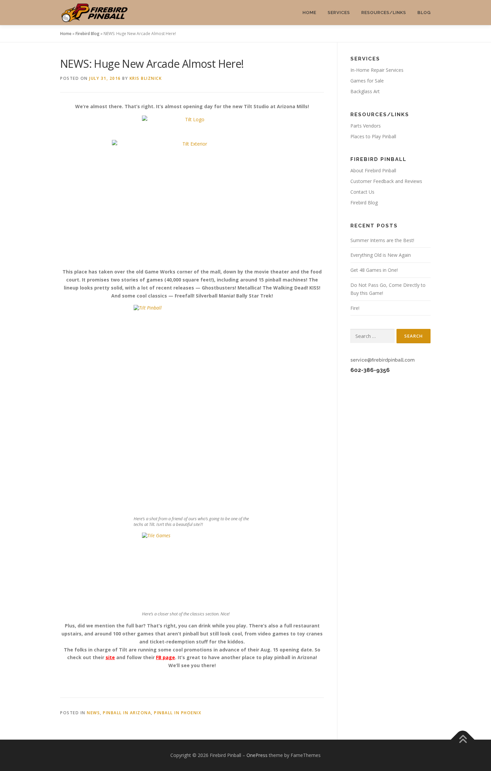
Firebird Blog (87, 33)
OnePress (257, 755)
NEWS (93, 713)
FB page (165, 657)
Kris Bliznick (146, 78)
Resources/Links (383, 12)
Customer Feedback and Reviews (386, 181)
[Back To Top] (463, 740)
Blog (424, 12)
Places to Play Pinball (373, 136)
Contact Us (362, 192)
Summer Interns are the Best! (382, 240)
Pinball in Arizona (127, 713)
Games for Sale (367, 80)
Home (309, 12)
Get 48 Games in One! (374, 270)
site (110, 657)
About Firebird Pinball (373, 170)
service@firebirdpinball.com (382, 360)
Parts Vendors (365, 126)
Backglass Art (365, 91)
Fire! (354, 308)
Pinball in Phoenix (177, 713)
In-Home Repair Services (376, 70)
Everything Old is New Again (380, 255)
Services (339, 12)
